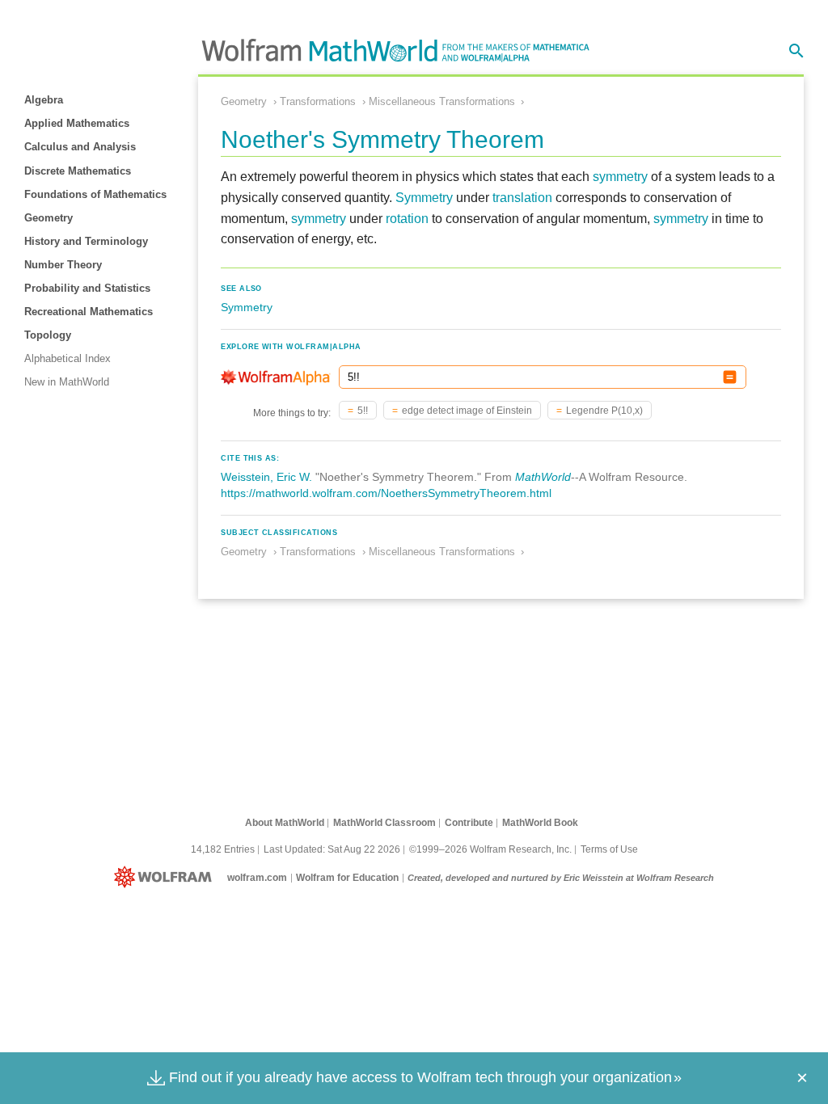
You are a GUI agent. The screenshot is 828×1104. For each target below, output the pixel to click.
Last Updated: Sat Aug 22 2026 (332, 849)
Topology (47, 335)
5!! (362, 410)
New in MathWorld (66, 382)
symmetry (620, 176)
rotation (407, 218)
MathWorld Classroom (384, 822)
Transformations (318, 101)
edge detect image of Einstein (467, 410)
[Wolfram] (166, 877)
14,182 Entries (223, 849)
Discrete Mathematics (77, 171)
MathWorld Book (540, 822)
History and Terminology (86, 241)
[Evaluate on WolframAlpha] (729, 377)
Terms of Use (609, 849)
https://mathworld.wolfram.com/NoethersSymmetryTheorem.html (386, 493)
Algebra (43, 100)
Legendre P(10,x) (604, 410)
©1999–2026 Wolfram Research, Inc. (490, 849)
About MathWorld (284, 822)
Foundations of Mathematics (95, 194)
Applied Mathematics (76, 123)
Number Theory (63, 265)
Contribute (469, 822)
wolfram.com (257, 877)
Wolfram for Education (347, 877)
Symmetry (424, 197)
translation (522, 197)
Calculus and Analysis (80, 147)
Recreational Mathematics (88, 311)
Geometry (48, 218)
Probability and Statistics (87, 288)
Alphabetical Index (67, 358)
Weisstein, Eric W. (266, 476)
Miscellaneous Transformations (442, 101)
